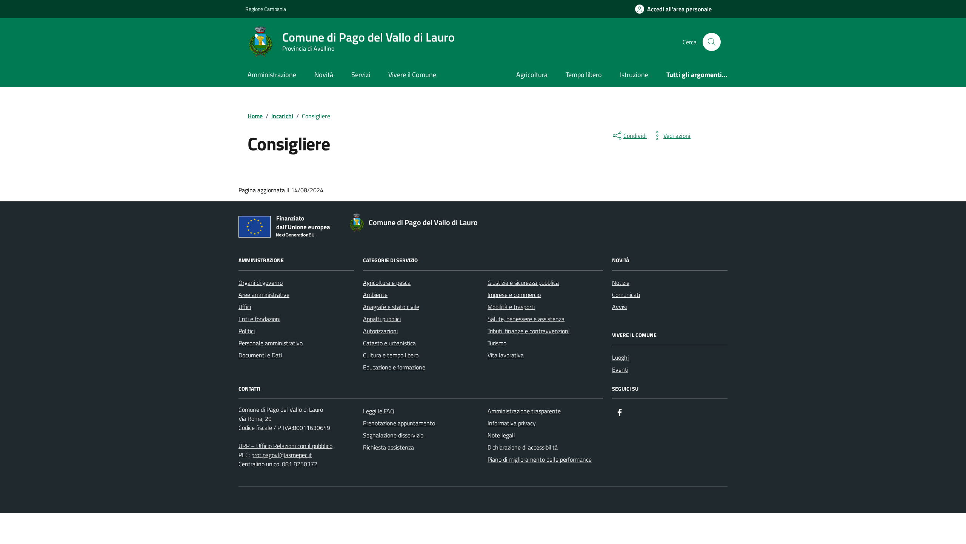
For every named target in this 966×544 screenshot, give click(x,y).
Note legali (501, 435)
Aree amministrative (263, 294)
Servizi (360, 75)
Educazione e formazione (394, 367)
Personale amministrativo (270, 343)
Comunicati (626, 294)
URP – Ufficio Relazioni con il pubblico (285, 445)
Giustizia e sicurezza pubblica (523, 282)
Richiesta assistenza (388, 447)
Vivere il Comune (412, 75)
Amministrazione (272, 75)
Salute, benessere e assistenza (526, 318)
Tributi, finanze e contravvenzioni (528, 330)
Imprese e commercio (514, 294)
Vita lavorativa (506, 355)
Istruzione (634, 75)
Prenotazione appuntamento (399, 423)
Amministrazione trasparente (524, 411)
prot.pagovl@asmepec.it (281, 454)
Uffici (244, 306)
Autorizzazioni (380, 330)
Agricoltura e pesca (387, 282)
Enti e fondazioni (259, 318)
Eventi (620, 369)
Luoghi (620, 357)
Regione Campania (265, 9)
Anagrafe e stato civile (391, 306)
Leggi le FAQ (378, 411)
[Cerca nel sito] (712, 42)
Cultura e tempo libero (390, 355)
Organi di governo (260, 282)
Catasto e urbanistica (389, 343)
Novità (323, 75)
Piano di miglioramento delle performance (540, 459)
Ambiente (375, 294)
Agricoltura (532, 75)
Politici (246, 330)
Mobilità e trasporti (511, 306)
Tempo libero (584, 75)
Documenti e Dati (260, 355)
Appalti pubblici (382, 318)
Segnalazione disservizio (393, 435)
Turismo (497, 343)
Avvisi (619, 306)
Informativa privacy (512, 423)
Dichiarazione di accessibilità (523, 447)
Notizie (620, 282)
